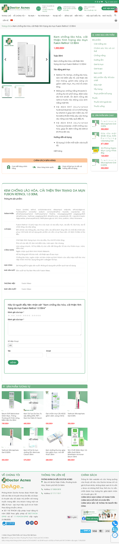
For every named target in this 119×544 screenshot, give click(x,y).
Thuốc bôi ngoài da (102, 101)
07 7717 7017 (56, 493)
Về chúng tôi (18, 16)
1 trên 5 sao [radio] (8, 315)
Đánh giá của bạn (16, 312)
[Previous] (6, 59)
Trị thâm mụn (43, 16)
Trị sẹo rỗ (57, 16)
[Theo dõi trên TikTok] (99, 2)
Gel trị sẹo (98, 68)
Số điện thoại (13, 341)
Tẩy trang (98, 89)
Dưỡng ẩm (99, 60)
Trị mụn (31, 16)
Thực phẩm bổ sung (103, 93)
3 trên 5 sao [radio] (18, 315)
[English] (72, 517)
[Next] (46, 59)
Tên (9, 351)
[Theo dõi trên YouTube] (102, 2)
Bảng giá (69, 16)
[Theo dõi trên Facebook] (95, 2)
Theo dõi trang (92, 518)
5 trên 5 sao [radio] (36, 315)
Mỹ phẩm (96, 39)
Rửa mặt (98, 84)
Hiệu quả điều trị (93, 16)
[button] (115, 15)
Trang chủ (6, 16)
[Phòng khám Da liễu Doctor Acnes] (16, 8)
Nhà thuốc (107, 16)
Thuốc (95, 98)
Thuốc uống (99, 106)
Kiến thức (79, 16)
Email (48, 351)
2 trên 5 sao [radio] (12, 315)
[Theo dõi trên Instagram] (97, 2)
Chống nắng (100, 55)
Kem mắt (98, 73)
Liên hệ (5, 20)
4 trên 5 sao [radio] (26, 315)
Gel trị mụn (99, 64)
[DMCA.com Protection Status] (85, 531)
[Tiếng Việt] (116, 11)
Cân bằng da (100, 43)
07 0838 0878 (56, 489)
